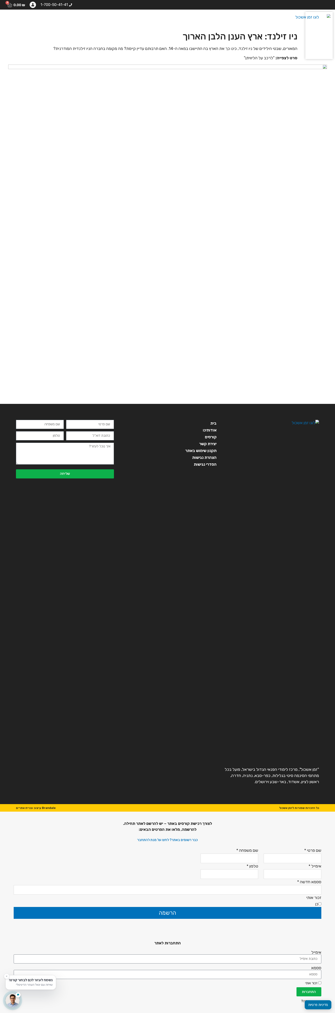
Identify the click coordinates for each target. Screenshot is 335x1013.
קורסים (118, 19)
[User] (33, 5)
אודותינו (141, 19)
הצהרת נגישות (204, 457)
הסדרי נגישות (205, 464)
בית (160, 19)
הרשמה (167, 913)
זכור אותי (311, 983)
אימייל (316, 952)
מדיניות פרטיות (318, 1005)
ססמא (316, 968)
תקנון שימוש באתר (200, 450)
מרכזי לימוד (71, 19)
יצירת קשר (18, 19)
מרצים (97, 19)
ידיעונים (44, 19)
